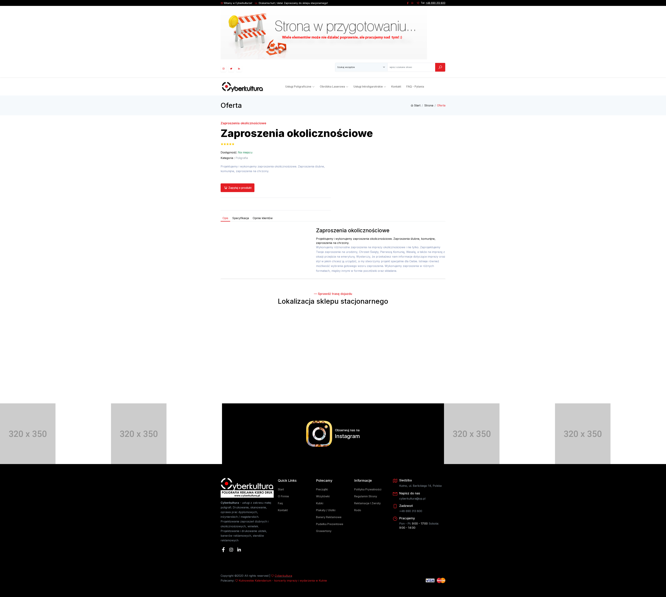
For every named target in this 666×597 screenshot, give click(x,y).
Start (417, 105)
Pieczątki (322, 489)
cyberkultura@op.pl (412, 498)
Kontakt (396, 86)
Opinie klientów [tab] (263, 218)
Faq (280, 503)
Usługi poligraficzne (298, 86)
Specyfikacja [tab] (240, 218)
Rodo (357, 510)
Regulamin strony (365, 496)
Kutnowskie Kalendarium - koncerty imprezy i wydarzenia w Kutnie (283, 580)
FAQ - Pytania (415, 86)
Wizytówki (323, 496)
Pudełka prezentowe (329, 524)
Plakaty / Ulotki (325, 510)
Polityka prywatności (367, 489)
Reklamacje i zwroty (367, 503)
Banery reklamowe (328, 517)
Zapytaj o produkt (239, 187)
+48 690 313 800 (435, 2)
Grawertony (323, 531)
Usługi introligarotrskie (368, 86)
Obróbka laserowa (332, 86)
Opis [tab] (225, 218)
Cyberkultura (283, 575)
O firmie (283, 496)
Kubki (319, 503)
